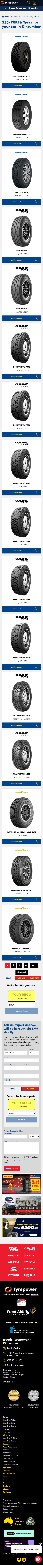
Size (5, 1049)
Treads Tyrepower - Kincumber (23, 8)
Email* (6, 1072)
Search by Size (9, 1423)
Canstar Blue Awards (11, 1506)
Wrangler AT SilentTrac (21, 890)
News (5, 1483)
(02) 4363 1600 (14, 1360)
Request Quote (12, 1168)
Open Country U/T (21, 193)
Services (7, 1444)
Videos (6, 1489)
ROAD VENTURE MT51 (21, 716)
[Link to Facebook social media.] (19, 1560)
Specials (7, 1467)
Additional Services (10, 1464)
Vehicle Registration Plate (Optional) (13, 1132)
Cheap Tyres (7, 1512)
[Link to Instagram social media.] (24, 1560)
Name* (6, 1057)
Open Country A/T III (21, 76)
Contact (6, 1470)
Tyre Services (8, 1458)
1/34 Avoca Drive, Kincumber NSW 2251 (21, 1354)
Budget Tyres (8, 1509)
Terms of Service (30, 1160)
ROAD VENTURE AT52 (21, 367)
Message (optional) (11, 1141)
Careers (6, 1476)
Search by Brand (9, 1426)
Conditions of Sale (30, 1554)
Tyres (5, 1417)
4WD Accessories (10, 1447)
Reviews (7, 1492)
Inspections (7, 1453)
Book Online (9, 1473)
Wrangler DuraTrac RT (21, 948)
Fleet (5, 1480)
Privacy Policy (15, 1160)
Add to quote (16, 86)
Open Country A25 (21, 134)
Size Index (7, 1500)
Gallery (6, 1486)
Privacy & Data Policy (16, 1554)
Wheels (6, 1435)
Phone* (16, 1065)
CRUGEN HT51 (21, 251)
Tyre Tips (6, 1432)
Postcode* (8, 1080)
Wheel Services (9, 1461)
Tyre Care (6, 1429)
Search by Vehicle (10, 1420)
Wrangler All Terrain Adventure (21, 832)
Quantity (32, 1049)
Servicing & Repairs (10, 1456)
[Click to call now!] (28, 3)
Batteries (6, 1450)
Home (6, 16)
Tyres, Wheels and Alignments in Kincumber (20, 1503)
